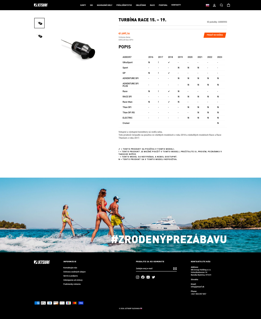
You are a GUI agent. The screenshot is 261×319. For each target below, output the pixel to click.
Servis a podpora (70, 276)
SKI (91, 5)
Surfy (83, 5)
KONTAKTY (176, 5)
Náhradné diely (104, 5)
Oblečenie (141, 5)
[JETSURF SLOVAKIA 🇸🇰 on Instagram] (137, 277)
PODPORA (163, 5)
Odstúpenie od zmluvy (73, 280)
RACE (152, 5)
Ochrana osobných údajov (74, 272)
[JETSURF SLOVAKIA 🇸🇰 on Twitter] (153, 277)
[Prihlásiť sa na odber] (175, 268)
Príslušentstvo (124, 5)
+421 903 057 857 (198, 294)
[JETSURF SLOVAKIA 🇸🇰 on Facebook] (143, 277)
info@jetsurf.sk (197, 287)
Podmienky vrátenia (72, 284)
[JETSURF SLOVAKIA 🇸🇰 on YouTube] (148, 277)
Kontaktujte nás (70, 268)
